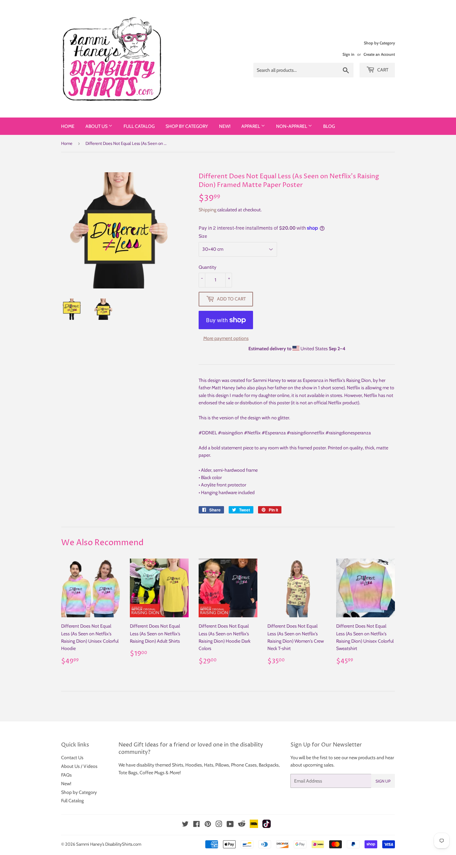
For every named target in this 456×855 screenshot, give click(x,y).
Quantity (207, 267)
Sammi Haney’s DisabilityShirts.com (108, 844)
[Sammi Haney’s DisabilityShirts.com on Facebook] (196, 825)
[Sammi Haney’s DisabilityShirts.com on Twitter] (185, 825)
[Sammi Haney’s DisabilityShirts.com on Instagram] (219, 825)
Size (203, 236)
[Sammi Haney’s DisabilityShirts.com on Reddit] (241, 826)
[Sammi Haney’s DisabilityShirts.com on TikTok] (266, 826)
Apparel (251, 126)
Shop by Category (187, 126)
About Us (96, 126)
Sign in (349, 54)
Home (67, 126)
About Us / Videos (79, 766)
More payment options (226, 338)
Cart (382, 70)
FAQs (66, 775)
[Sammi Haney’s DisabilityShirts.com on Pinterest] (207, 825)
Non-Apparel (292, 126)
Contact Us (72, 758)
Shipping (207, 210)
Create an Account (379, 54)
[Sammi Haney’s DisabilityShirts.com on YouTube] (230, 825)
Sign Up (383, 781)
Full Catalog (139, 126)
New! (224, 126)
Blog (329, 126)
